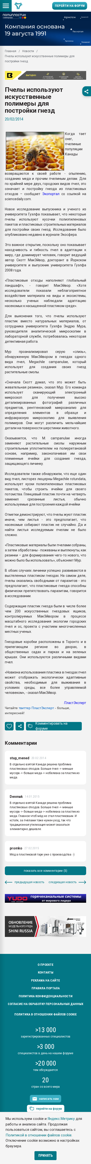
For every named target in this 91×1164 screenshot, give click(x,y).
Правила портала (46, 988)
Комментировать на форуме (51, 725)
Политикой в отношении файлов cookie (39, 1135)
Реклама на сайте (45, 980)
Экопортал (50, 194)
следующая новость (62, 882)
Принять (45, 1155)
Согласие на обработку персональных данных (45, 1004)
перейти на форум (49, 1108)
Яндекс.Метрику (61, 1118)
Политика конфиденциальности (46, 996)
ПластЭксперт (75, 703)
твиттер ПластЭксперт (36, 708)
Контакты (45, 972)
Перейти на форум (70, 6)
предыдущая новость (29, 882)
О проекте (45, 964)
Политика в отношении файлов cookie (45, 1014)
